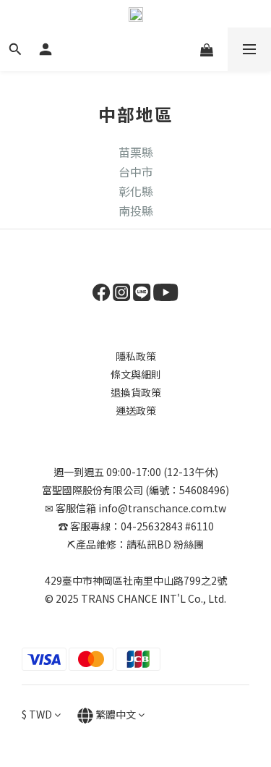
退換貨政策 (136, 392)
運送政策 (136, 410)
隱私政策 (136, 356)
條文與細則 (136, 374)
